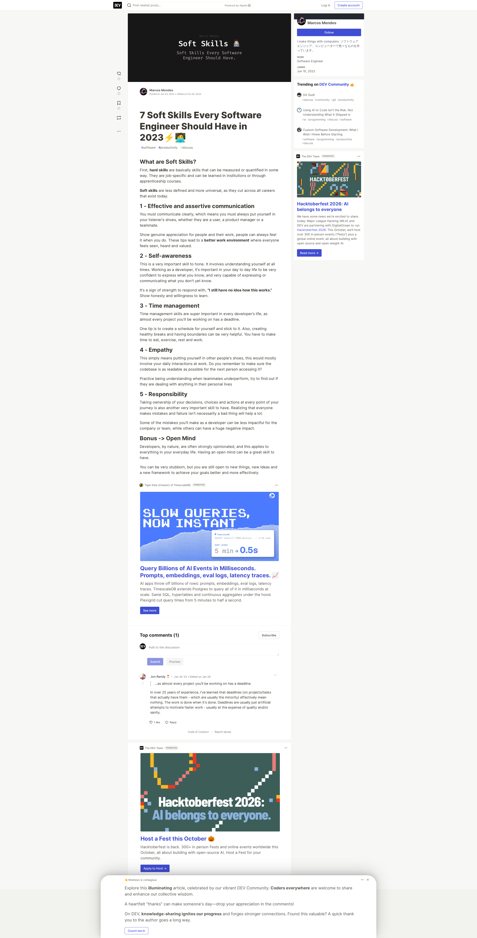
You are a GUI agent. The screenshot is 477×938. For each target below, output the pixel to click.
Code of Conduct (198, 731)
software (148, 147)
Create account (349, 5)
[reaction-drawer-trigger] (119, 75)
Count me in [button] (136, 931)
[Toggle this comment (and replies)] (143, 683)
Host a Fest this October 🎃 (177, 838)
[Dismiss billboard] (367, 880)
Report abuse (223, 731)
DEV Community (334, 84)
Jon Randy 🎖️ (160, 676)
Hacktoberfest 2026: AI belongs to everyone (322, 206)
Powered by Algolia (236, 5)
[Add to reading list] (119, 105)
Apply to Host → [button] (155, 868)
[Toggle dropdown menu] (276, 485)
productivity (168, 147)
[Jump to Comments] (119, 90)
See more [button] (149, 610)
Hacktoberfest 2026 (311, 230)
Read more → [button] (309, 253)
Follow (329, 32)
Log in (325, 5)
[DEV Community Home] (117, 5)
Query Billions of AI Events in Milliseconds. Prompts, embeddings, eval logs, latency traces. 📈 (209, 572)
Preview (174, 662)
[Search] (129, 5)
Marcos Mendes (161, 90)
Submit (155, 662)
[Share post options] (119, 131)
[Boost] (119, 118)
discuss (187, 147)
